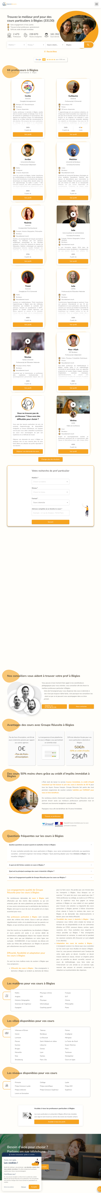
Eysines (17, 1045)
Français (68, 993)
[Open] (24, 44)
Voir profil (27, 134)
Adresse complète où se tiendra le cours (47, 509)
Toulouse (68, 1052)
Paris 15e (43, 1060)
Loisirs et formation (22, 1093)
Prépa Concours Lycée (22, 1086)
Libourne (43, 1045)
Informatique (44, 1004)
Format (35, 498)
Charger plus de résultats (50, 459)
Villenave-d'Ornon (21, 1030)
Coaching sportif (45, 1007)
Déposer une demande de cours (27, 451)
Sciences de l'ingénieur (23, 1004)
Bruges (17, 1049)
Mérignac (68, 1038)
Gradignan (68, 1034)
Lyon (41, 1052)
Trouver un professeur (53, 816)
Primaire (18, 1082)
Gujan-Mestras (70, 1045)
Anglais (17, 996)
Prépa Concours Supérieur (49, 1090)
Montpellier (69, 1056)
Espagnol (18, 1007)
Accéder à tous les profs (56, 1122)
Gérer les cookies (9, 1187)
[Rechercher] (88, 45)
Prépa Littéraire (20, 1090)
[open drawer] (96, 4)
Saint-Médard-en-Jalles (48, 1041)
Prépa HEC (69, 1086)
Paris (67, 1049)
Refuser (23, 1187)
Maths (17, 993)
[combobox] (15, 45)
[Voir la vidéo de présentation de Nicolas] (27, 341)
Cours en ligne (70, 1060)
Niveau (35, 488)
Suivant (50, 522)
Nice (16, 1056)
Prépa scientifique (46, 1086)
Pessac (17, 1041)
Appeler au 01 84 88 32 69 (50, 706)
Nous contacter (81, 706)
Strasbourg (19, 1060)
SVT (66, 996)
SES (41, 996)
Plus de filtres (52, 51)
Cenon (17, 1034)
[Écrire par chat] (99, 1189)
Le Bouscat (44, 1038)
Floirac (67, 1030)
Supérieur (68, 1090)
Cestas (42, 1049)
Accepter (34, 1187)
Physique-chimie (46, 993)
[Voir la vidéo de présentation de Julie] (73, 214)
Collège (42, 1082)
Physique (43, 1000)
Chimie (67, 1000)
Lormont (18, 1038)
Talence (42, 1030)
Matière (35, 478)
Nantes (42, 1056)
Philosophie (69, 1004)
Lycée (67, 1082)
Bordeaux (43, 1034)
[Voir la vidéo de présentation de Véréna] (73, 405)
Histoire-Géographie (22, 1000)
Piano (67, 1007)
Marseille (18, 1052)
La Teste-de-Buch (71, 1041)
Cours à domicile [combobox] (39, 502)
